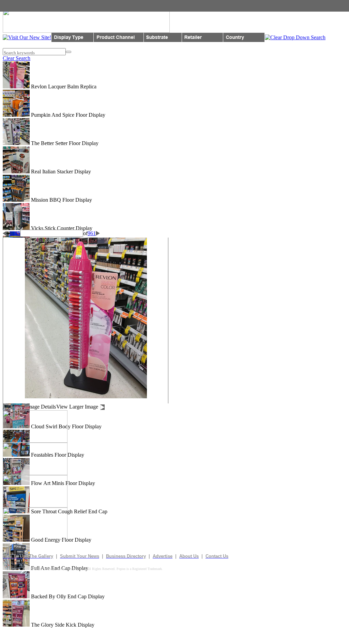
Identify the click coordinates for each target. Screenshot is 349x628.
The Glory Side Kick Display (62, 625)
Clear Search (16, 58)
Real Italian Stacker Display (60, 171)
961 (92, 233)
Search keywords (19, 52)
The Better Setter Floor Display (64, 143)
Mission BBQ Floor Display (61, 200)
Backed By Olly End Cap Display (67, 596)
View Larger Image (77, 407)
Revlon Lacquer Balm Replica (63, 86)
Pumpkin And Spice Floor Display (67, 115)
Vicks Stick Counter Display (61, 228)
